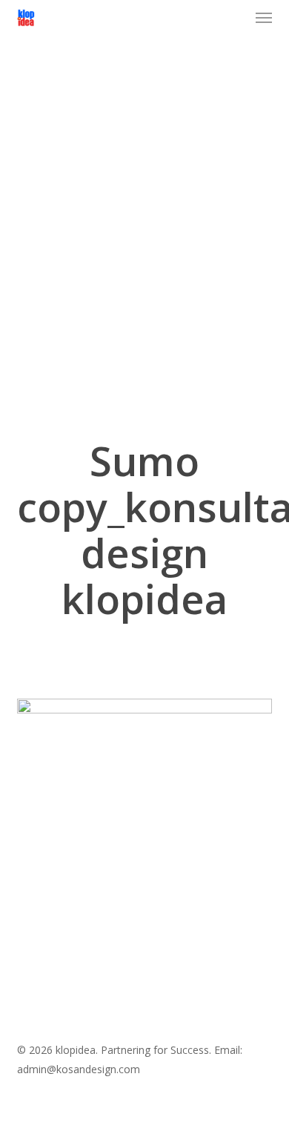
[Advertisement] (144, 248)
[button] (264, 17)
